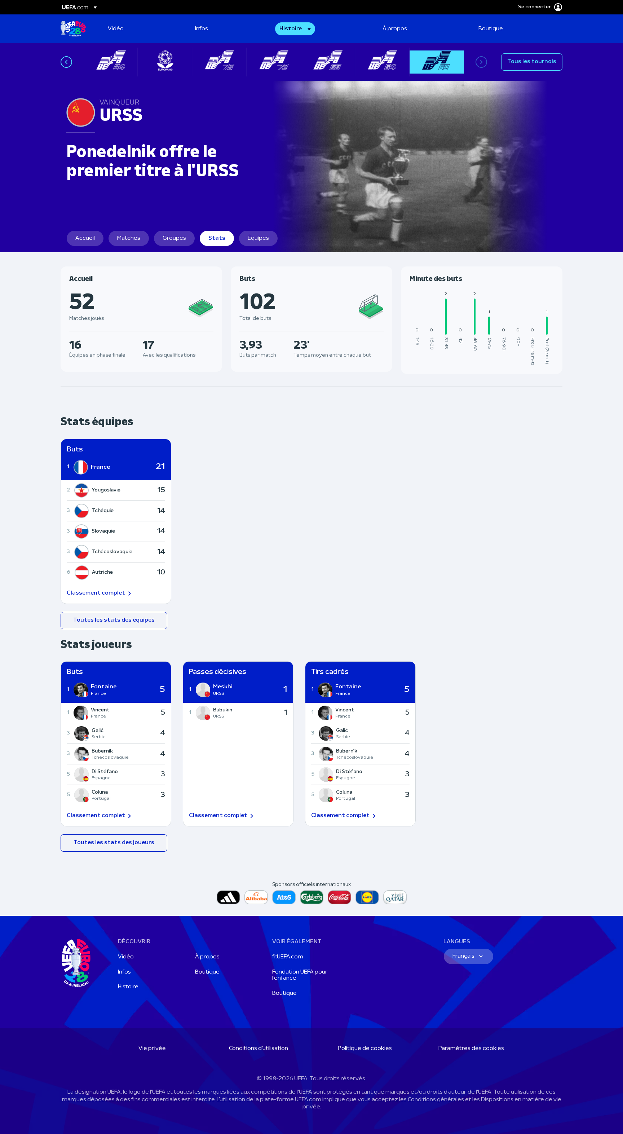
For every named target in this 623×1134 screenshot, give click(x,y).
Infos (124, 972)
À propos (207, 956)
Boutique (207, 972)
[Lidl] (367, 897)
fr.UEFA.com (287, 956)
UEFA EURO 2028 (73, 28)
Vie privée (152, 1048)
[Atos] (284, 897)
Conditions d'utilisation (258, 1048)
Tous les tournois (531, 61)
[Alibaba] (256, 897)
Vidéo (126, 956)
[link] (115, 29)
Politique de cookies (365, 1048)
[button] (295, 29)
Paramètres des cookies (471, 1048)
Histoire (128, 986)
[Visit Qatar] (395, 897)
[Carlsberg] (311, 897)
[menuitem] (142, 29)
